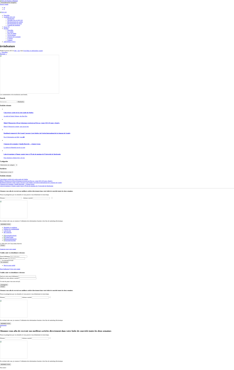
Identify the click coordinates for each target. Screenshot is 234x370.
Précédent (3, 52)
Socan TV (7, 27)
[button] (4, 4)
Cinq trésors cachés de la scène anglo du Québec (14, 179)
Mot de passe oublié (9, 265)
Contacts (9, 40)
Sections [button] (6, 28)
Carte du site (7, 231)
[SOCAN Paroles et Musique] (9, 1)
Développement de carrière (15, 22)
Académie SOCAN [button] (9, 17)
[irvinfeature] (29, 93)
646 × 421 (17, 50)
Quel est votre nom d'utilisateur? (9, 276)
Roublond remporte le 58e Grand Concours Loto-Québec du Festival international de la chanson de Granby (31, 182)
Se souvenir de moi (7, 260)
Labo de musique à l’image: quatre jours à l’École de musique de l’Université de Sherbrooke (26, 186)
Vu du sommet (11, 35)
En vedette (10, 32)
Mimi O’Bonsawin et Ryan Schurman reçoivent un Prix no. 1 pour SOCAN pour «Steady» (26, 181)
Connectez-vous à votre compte (8, 249)
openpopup (3, 325)
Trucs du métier (11, 33)
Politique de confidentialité (11, 229)
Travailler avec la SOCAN (15, 20)
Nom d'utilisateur (5, 256)
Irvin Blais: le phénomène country (33, 50)
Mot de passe (4, 258)
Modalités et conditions (10, 227)
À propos (10, 38)
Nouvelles (7, 15)
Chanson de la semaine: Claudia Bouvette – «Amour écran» (17, 184)
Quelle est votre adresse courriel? (9, 278)
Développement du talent (14, 23)
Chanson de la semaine (14, 37)
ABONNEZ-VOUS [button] (9, 42)
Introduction (10, 18)
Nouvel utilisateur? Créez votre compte (10, 269)
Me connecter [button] (8, 232)
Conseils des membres (13, 25)
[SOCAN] (3, 12)
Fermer (2, 245)
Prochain (3, 54)
